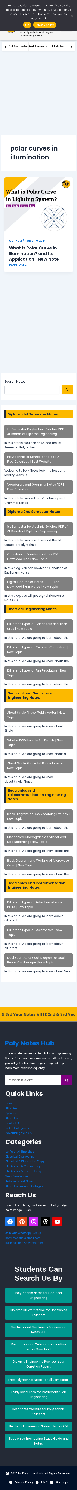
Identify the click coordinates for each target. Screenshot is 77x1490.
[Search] (67, 389)
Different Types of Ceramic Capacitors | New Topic (37, 649)
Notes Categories (17, 1128)
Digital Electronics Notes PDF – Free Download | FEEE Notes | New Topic (33, 584)
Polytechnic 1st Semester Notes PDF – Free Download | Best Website (35, 459)
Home (9, 1103)
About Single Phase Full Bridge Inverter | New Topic (36, 765)
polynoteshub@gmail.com (22, 1237)
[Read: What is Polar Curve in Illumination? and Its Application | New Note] (38, 206)
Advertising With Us (18, 1133)
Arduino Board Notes (19, 1181)
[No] (72, 16)
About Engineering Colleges (24, 1186)
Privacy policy (44, 25)
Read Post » (18, 265)
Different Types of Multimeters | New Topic (34, 932)
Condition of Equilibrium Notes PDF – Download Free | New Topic (34, 556)
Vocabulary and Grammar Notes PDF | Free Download (35, 486)
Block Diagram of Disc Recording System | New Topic (38, 816)
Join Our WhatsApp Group (23, 1233)
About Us (11, 1118)
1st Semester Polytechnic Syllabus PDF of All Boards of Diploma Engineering (37, 431)
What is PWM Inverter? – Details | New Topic (35, 742)
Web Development (17, 1176)
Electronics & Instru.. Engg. (23, 1171)
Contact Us (12, 1123)
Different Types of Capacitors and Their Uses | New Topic (37, 626)
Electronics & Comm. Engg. (23, 1166)
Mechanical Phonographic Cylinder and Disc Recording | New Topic (36, 839)
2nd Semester (38, 46)
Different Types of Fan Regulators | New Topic (36, 672)
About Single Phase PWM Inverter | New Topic (36, 714)
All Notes (11, 1108)
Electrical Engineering (20, 1156)
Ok (27, 25)
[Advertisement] (38, 92)
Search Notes (14, 381)
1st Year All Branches (19, 1151)
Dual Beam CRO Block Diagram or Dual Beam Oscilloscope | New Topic (36, 960)
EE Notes (58, 46)
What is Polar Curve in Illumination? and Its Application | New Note (34, 253)
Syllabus (11, 1113)
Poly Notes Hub (30, 1043)
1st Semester (18, 46)
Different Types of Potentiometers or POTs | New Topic (35, 904)
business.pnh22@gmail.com (24, 1242)
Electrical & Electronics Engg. (25, 1161)
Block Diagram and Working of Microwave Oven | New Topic (38, 862)
